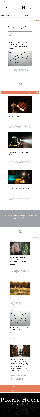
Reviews (11, 15)
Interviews (15, 15)
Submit (33, 1)
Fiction (2, 15)
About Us (29, 1)
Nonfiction (5, 15)
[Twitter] (4, 1)
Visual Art (22, 15)
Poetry (8, 15)
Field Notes (18, 15)
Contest (37, 1)
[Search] (38, 15)
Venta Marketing (20, 412)
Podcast (26, 15)
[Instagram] (35, 412)
